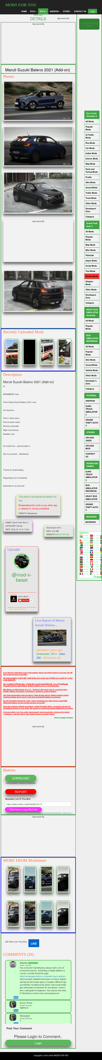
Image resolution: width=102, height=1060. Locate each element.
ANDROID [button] (54, 11)
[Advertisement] (38, 45)
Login (92, 11)
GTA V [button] (42, 11)
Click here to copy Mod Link (23, 809)
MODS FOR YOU (21, 5)
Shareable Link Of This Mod (17, 799)
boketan (24, 962)
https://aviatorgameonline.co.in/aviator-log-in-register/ (42, 976)
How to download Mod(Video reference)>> (55, 813)
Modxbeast (37, 860)
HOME (24, 11)
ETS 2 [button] (32, 11)
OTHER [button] (66, 11)
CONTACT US (80, 11)
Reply (16, 997)
